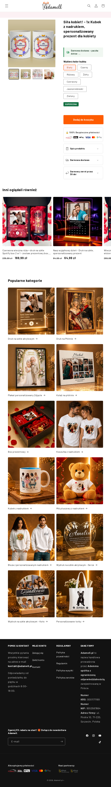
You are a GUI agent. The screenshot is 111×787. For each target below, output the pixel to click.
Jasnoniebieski (75, 89)
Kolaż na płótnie (65, 395)
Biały (70, 67)
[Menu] (6, 5)
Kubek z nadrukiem (18, 508)
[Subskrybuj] (61, 741)
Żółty (86, 74)
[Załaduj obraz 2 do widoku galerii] (26, 74)
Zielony (71, 96)
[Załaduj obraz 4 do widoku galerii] (49, 74)
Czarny (84, 67)
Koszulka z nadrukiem (68, 451)
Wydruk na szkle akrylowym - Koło (26, 621)
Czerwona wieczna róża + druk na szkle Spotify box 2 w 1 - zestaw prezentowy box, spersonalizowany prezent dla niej (25, 252)
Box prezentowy (16, 451)
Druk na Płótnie (64, 338)
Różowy (71, 74)
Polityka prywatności (62, 654)
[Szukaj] (89, 5)
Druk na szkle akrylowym (21, 338)
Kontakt (36, 667)
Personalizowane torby (68, 621)
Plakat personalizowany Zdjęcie (25, 395)
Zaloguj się (37, 653)
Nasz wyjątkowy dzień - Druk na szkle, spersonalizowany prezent (73, 252)
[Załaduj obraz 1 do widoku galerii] (14, 74)
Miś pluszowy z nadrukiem (70, 508)
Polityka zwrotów (65, 677)
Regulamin (61, 663)
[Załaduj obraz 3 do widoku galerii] (37, 74)
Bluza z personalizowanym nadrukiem (28, 565)
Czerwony (72, 81)
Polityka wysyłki (64, 670)
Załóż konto (38, 660)
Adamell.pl (58, 780)
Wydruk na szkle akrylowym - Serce (75, 565)
